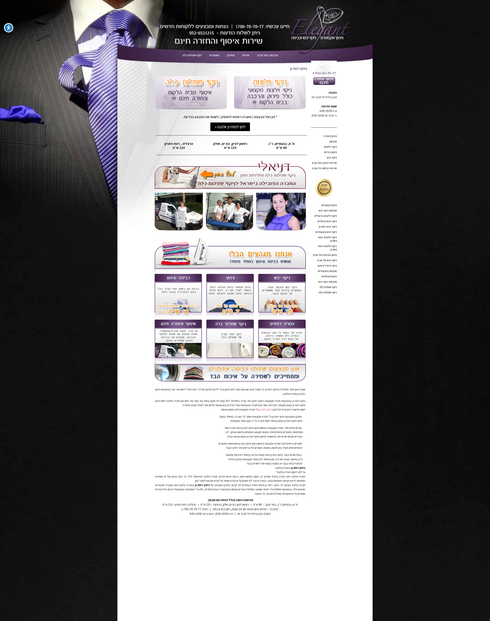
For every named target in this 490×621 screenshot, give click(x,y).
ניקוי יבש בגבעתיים (326, 232)
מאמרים (214, 55)
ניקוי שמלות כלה (328, 292)
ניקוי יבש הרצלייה (327, 221)
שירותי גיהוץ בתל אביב (324, 163)
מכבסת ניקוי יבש (327, 281)
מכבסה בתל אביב (267, 55)
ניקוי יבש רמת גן (328, 226)
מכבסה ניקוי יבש (328, 210)
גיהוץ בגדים (330, 152)
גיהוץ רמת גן (265, 409)
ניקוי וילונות (330, 147)
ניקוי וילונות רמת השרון (327, 238)
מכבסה (333, 141)
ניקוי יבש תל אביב (327, 260)
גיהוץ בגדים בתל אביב (325, 255)
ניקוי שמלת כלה (328, 287)
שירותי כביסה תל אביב (324, 168)
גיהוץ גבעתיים (329, 205)
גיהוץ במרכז (330, 136)
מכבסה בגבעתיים (327, 271)
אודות (245, 55)
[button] (230, 126)
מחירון (231, 55)
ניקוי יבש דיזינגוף (327, 265)
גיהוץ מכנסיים (329, 276)
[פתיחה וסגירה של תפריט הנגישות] (8, 27)
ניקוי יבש (332, 157)
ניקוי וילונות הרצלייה (325, 216)
